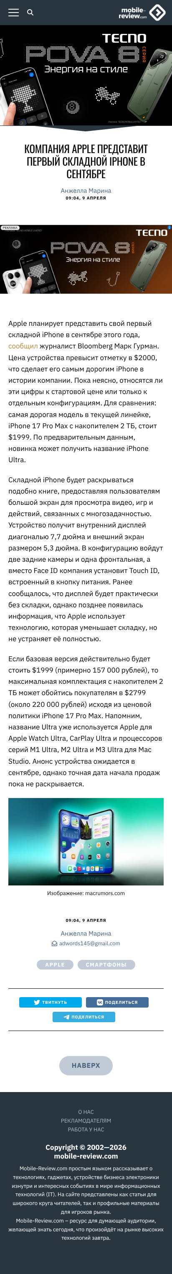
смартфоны (106, 964)
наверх (86, 1066)
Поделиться (121, 1002)
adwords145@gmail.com (89, 944)
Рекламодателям (86, 1120)
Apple (55, 964)
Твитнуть (54, 1002)
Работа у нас (86, 1129)
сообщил (23, 345)
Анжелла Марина (86, 191)
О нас (86, 1111)
